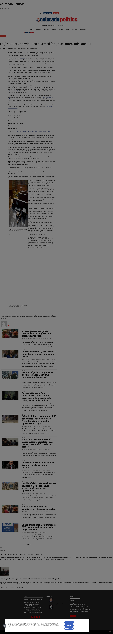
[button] (4, 626)
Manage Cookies (69, 628)
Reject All (69, 625)
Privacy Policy (17, 626)
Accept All (69, 622)
